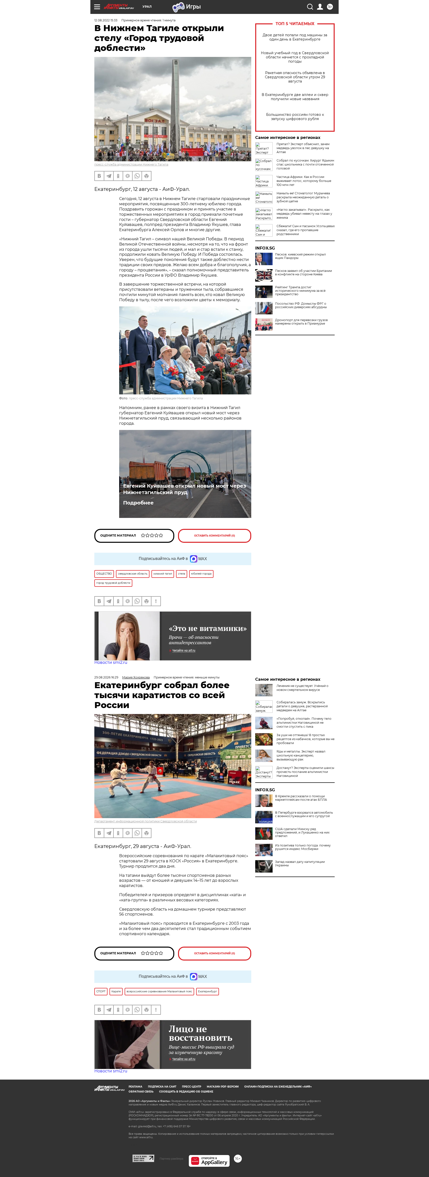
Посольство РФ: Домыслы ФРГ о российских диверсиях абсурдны (301, 305)
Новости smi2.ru (110, 662)
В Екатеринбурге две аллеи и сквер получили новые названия (295, 97)
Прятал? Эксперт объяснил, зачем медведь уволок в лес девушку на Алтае (303, 148)
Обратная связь (141, 1091)
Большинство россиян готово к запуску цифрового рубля (295, 117)
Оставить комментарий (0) (214, 535)
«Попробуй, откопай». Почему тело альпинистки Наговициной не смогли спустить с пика (304, 722)
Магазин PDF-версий (223, 1086)
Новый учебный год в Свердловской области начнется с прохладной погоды (295, 57)
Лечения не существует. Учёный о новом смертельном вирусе (302, 688)
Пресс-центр (191, 1086)
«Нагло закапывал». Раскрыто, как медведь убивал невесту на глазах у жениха (304, 213)
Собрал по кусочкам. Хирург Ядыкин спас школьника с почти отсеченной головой (305, 164)
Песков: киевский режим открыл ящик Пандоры (300, 256)
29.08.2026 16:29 (106, 677)
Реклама (135, 1086)
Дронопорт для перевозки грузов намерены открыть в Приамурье (301, 321)
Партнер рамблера (171, 1158)
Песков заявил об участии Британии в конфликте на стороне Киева (303, 272)
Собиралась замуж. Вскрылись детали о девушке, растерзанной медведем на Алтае (302, 706)
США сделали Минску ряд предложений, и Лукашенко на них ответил (302, 832)
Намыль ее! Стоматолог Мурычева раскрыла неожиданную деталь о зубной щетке (303, 197)
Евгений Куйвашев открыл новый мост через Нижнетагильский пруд (184, 489)
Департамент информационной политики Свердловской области (145, 821)
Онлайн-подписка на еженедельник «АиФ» (278, 1086)
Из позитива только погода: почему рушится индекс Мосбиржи (303, 847)
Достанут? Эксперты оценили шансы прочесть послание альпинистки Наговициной (305, 772)
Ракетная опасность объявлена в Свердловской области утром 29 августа (295, 77)
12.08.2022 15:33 (105, 20)
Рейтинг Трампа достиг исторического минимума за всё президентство (300, 291)
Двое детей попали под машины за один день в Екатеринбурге (295, 37)
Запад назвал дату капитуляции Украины (300, 863)
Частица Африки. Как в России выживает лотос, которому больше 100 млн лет (304, 181)
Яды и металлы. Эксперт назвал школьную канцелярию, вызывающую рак (301, 755)
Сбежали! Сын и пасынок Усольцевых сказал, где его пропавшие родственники (306, 230)
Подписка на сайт (162, 1086)
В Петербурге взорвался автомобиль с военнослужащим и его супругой (304, 814)
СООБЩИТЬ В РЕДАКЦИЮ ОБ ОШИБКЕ (186, 1091)
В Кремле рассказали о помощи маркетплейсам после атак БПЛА (301, 798)
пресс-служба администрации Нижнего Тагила (131, 164)
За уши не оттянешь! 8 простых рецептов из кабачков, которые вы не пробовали (305, 739)
